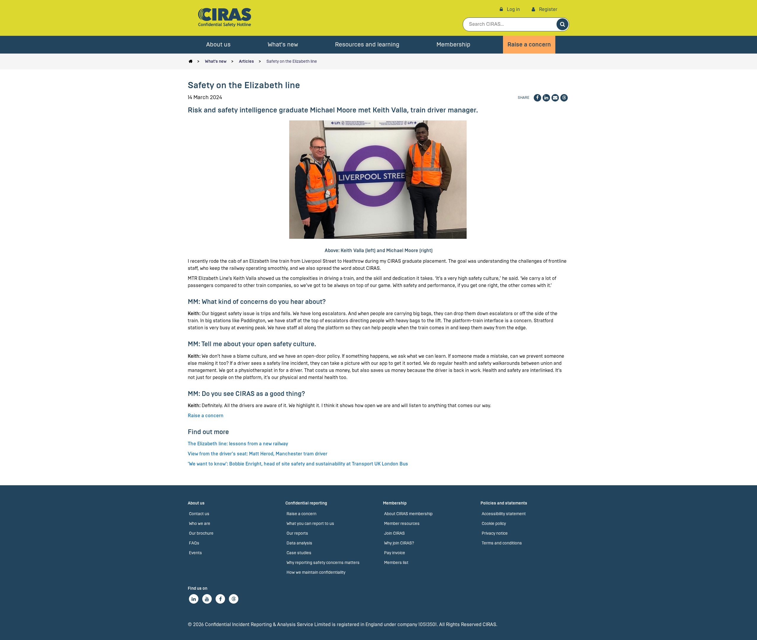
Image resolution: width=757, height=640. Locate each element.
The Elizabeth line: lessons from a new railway (238, 443)
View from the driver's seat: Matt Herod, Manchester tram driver (257, 454)
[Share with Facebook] (537, 97)
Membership (453, 44)
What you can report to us (310, 523)
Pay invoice (394, 552)
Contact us (199, 513)
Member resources (402, 523)
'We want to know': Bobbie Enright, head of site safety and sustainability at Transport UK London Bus (298, 464)
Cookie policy (494, 523)
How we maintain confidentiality (316, 572)
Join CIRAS (394, 533)
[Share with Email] (555, 97)
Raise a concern (529, 44)
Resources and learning (367, 44)
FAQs (194, 543)
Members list (396, 562)
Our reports (297, 533)
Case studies (299, 552)
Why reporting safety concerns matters (323, 562)
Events (195, 552)
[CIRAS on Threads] (233, 599)
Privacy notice (495, 533)
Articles (246, 61)
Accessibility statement (504, 513)
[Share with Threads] (564, 97)
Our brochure (201, 533)
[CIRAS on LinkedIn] (193, 599)
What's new (283, 44)
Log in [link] (513, 9)
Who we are (199, 523)
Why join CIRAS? (399, 543)
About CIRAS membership (408, 513)
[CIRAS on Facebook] (220, 599)
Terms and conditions (502, 543)
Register (547, 9)
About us (218, 44)
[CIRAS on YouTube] (207, 599)
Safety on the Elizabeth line (291, 61)
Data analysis (299, 543)
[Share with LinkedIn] (546, 97)
